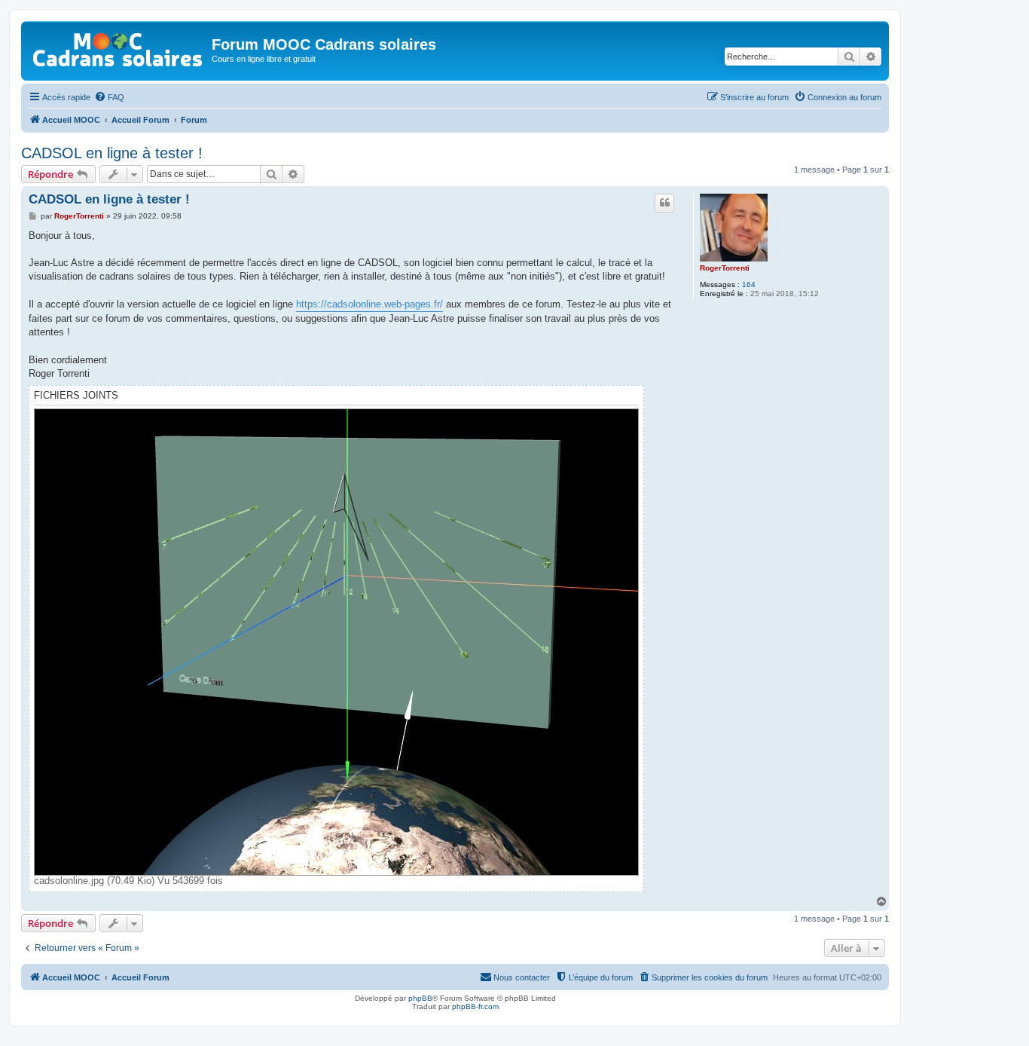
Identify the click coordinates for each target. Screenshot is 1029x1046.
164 (749, 284)
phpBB (420, 998)
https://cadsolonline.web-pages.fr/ (369, 304)
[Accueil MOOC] (118, 46)
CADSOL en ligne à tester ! (112, 153)
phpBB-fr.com (475, 1006)
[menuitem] (109, 97)
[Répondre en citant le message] (664, 203)
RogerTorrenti (725, 268)
